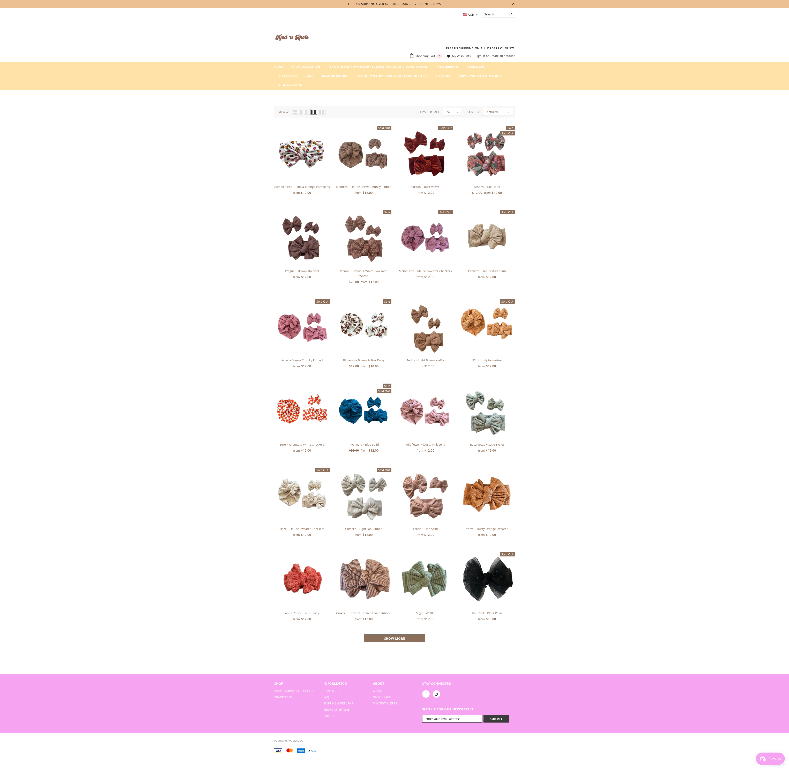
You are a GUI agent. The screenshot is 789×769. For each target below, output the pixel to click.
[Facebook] (426, 694)
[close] (513, 4)
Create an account (502, 56)
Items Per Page (429, 112)
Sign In (481, 56)
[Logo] (292, 38)
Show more (394, 638)
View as (284, 112)
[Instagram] (436, 694)
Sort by (473, 112)
